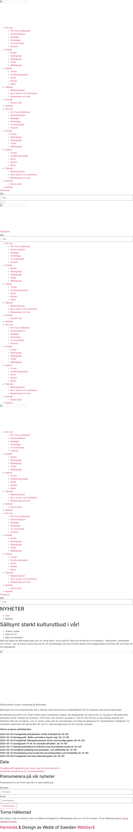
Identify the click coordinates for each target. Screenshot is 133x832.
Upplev (8, 68)
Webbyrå (86, 827)
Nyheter (9, 105)
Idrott (13, 77)
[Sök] (2, 203)
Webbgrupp (16, 65)
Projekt (8, 49)
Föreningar (15, 40)
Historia (14, 46)
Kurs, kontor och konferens (23, 93)
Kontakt (9, 99)
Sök (2, 194)
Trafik (13, 62)
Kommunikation (17, 34)
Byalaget (14, 37)
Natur (13, 84)
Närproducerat (17, 90)
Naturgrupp (16, 55)
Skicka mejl (16, 102)
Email (2, 796)
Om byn (9, 27)
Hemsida (8, 827)
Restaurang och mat (20, 96)
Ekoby (13, 52)
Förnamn (4, 788)
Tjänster (9, 87)
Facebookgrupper (19, 74)
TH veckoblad (17, 43)
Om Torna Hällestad (20, 30)
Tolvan (13, 71)
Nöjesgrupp (16, 59)
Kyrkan (13, 80)
